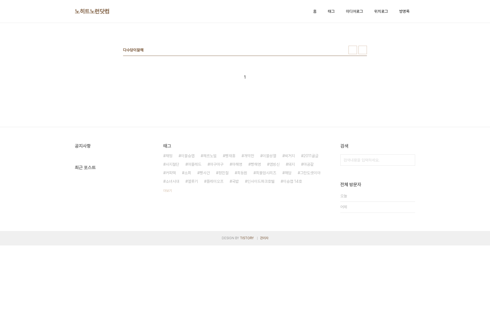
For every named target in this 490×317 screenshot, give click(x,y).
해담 (288, 173)
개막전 (249, 156)
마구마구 (216, 164)
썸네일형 (353, 50)
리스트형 (362, 50)
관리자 (264, 238)
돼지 (291, 164)
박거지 (290, 156)
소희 (187, 173)
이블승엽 (188, 156)
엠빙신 (274, 164)
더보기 (167, 191)
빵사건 (205, 173)
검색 (409, 160)
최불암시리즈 (266, 173)
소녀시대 (172, 181)
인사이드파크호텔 (260, 181)
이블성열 (269, 156)
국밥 (235, 181)
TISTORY (247, 238)
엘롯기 (193, 181)
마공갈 (308, 164)
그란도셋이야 (310, 173)
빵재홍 (230, 156)
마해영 (237, 164)
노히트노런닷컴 (92, 11)
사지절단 (172, 164)
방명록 (404, 11)
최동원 (242, 173)
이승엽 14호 (292, 181)
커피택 (171, 173)
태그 (331, 11)
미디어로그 (354, 11)
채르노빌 (210, 156)
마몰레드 (194, 164)
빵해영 (256, 164)
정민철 (223, 173)
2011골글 (310, 156)
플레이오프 (214, 181)
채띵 (169, 156)
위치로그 (381, 11)
